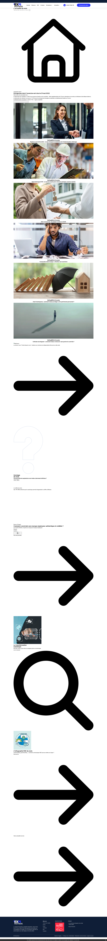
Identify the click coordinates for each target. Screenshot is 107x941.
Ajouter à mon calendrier (21, 101)
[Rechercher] (29, 10)
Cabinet (28, 5)
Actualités (56, 5)
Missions (34, 5)
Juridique (45, 927)
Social (44, 924)
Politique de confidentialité (68, 935)
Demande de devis (83, 5)
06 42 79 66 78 (70, 5)
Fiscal (44, 926)
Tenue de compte (46, 923)
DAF (38, 5)
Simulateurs (49, 5)
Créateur (42, 5)
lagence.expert (90, 935)
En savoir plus (76, 940)
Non (18, 480)
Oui (15, 480)
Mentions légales (58, 935)
